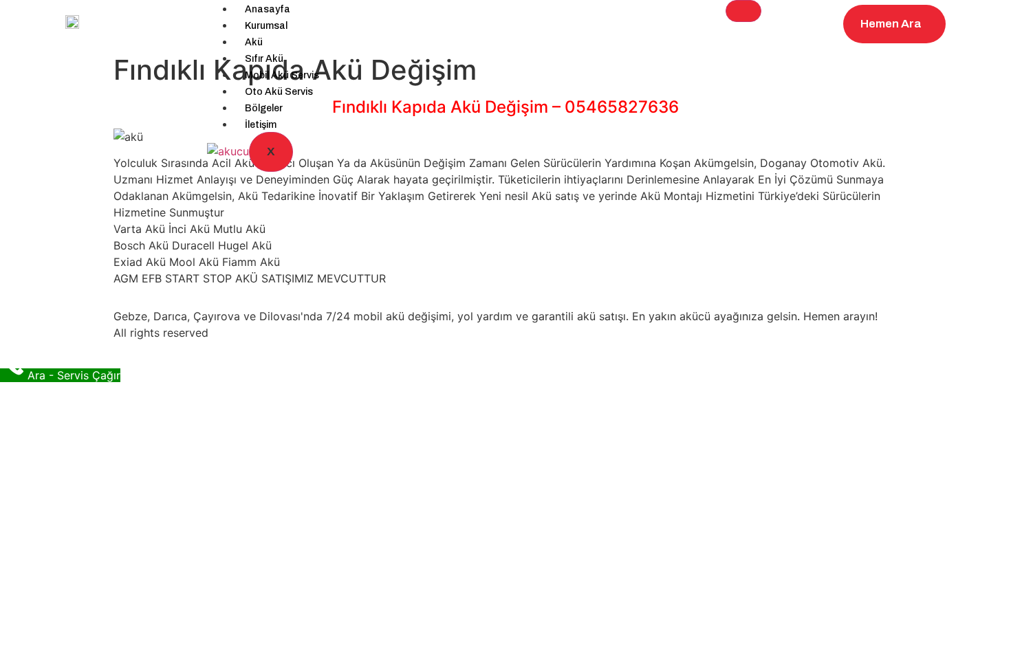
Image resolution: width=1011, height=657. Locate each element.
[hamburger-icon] (743, 11)
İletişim (260, 125)
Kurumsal (266, 26)
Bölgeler (264, 108)
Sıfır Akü (264, 59)
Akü (254, 42)
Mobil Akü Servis (282, 75)
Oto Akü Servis (279, 92)
